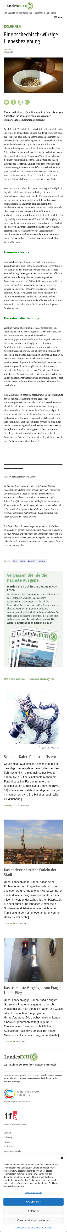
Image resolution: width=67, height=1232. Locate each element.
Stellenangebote (10, 1137)
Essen (15, 561)
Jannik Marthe (9, 49)
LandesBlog (31, 561)
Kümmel (22, 561)
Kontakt (7, 1142)
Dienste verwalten (33, 1192)
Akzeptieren (33, 1201)
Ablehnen (34, 1211)
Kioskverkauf (9, 1146)
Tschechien (42, 561)
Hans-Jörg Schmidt (11, 805)
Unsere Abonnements (12, 1151)
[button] (62, 1158)
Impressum (47, 1228)
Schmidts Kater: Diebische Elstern (30, 756)
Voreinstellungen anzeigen (33, 1220)
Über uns (7, 1132)
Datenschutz (21, 1228)
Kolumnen (12, 26)
